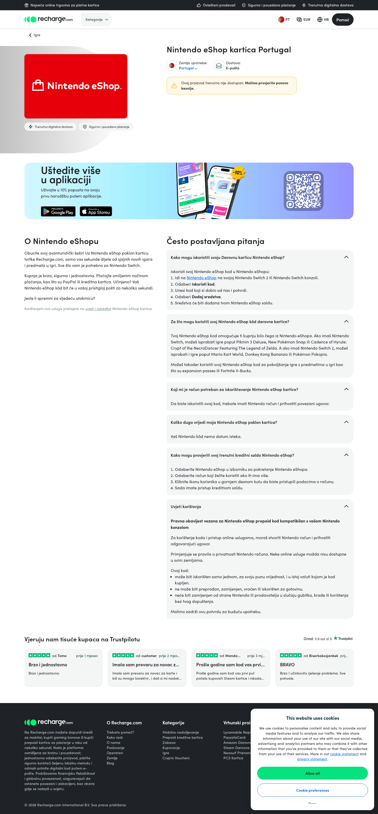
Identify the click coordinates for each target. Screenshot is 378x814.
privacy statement (312, 758)
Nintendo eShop (202, 277)
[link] (58, 211)
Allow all (312, 773)
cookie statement (344, 753)
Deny (312, 803)
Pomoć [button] (342, 19)
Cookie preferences (312, 790)
